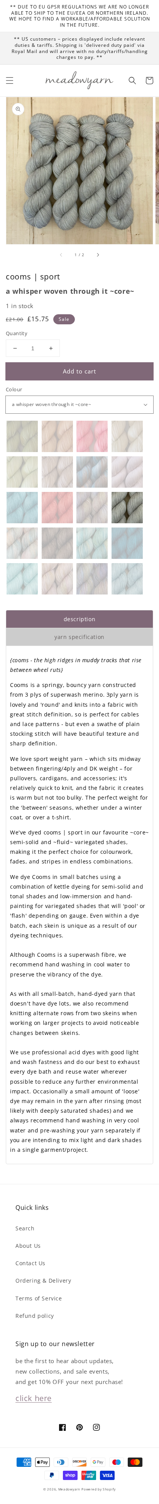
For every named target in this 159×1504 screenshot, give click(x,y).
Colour (14, 389)
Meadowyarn (69, 1489)
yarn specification (79, 637)
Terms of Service (38, 1298)
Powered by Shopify (98, 1489)
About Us (28, 1245)
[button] (9, 80)
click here (33, 1398)
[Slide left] (61, 255)
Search (25, 1228)
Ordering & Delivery (43, 1280)
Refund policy (34, 1315)
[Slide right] (97, 255)
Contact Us (30, 1263)
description (80, 619)
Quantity (16, 333)
